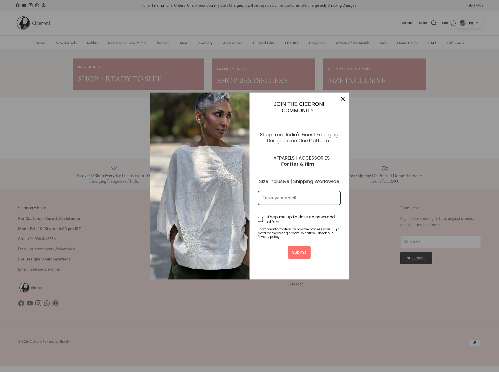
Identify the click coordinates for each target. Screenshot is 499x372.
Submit (299, 252)
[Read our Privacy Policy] (337, 230)
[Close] (343, 99)
